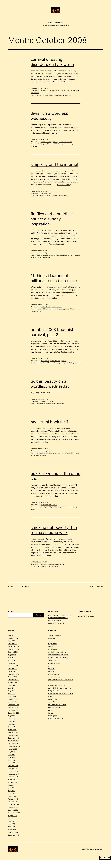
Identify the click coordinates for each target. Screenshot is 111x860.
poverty (43, 566)
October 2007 (13, 777)
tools (45, 455)
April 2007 (11, 793)
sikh (74, 144)
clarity (51, 309)
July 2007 (11, 785)
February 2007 (13, 799)
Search (10, 611)
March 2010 (12, 696)
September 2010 (13, 680)
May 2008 (11, 757)
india (65, 144)
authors (38, 453)
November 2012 (13, 649)
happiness (51, 671)
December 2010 (13, 671)
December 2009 (13, 705)
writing (33, 509)
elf (47, 403)
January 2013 (12, 643)
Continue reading (67, 82)
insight (64, 363)
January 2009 (13, 735)
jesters (54, 403)
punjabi (70, 144)
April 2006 (11, 827)
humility (56, 255)
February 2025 (13, 635)
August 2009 (12, 716)
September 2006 (14, 813)
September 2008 (14, 746)
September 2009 (14, 713)
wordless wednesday (65, 142)
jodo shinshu (63, 255)
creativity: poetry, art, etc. (49, 505)
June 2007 (11, 788)
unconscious (72, 507)
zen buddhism (63, 195)
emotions (56, 309)
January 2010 (12, 702)
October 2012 (13, 652)
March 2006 (12, 829)
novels (58, 453)
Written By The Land (55, 620)
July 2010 (11, 685)
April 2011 (11, 660)
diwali (46, 144)
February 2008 (13, 766)
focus (66, 309)
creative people (40, 403)
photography (61, 403)
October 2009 (13, 710)
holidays (60, 144)
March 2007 (12, 796)
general (50, 666)
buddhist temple (56, 363)
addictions (51, 638)
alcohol (50, 641)
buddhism (43, 195)
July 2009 (11, 718)
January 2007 (13, 802)
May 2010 (11, 691)
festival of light (53, 144)
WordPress (98, 849)
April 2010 (11, 693)
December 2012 (13, 646)
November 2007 (13, 774)
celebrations (39, 144)
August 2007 (12, 782)
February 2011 (13, 666)
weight (61, 95)
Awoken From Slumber (56, 623)
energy (62, 309)
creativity (49, 507)
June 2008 (11, 754)
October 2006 (13, 810)
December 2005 (13, 835)
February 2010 (13, 699)
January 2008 (13, 768)
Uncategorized (53, 716)
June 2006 (11, 821)
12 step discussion (54, 635)
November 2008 (13, 741)
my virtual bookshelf (49, 421)
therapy (51, 713)
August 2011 (12, 655)
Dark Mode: (103, 858)
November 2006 (13, 807)
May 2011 (11, 657)
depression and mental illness (58, 655)
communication (54, 90)
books (43, 453)
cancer (50, 646)
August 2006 (12, 816)
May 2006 (11, 824)
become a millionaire (42, 309)
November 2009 (13, 707)
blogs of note (45, 90)
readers (76, 453)
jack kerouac (56, 507)
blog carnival (40, 363)
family (51, 255)
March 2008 (12, 763)
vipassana (77, 363)
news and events (46, 142)
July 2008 (11, 752)
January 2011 (12, 668)
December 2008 (13, 738)
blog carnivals (46, 95)
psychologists (69, 453)
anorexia (38, 95)
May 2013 (11, 641)
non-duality (64, 507)
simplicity (55, 195)
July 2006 (11, 818)
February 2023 (13, 638)
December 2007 (13, 771)
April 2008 (11, 760)
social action (50, 566)
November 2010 (13, 674)
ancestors (39, 255)
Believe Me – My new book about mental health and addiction (59, 617)
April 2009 (11, 727)
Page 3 (25, 586)
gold (49, 403)
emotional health (46, 307)
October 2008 (13, 743)
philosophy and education (57, 685)
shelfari (33, 455)
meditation (70, 363)
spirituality (55, 142)
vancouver (34, 146)
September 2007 (14, 779)
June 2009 (11, 721)
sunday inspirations (44, 257)
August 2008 (12, 749)
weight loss (67, 95)
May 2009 (11, 724)
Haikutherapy (55, 22)
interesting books (46, 451)
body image (54, 95)
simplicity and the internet (54, 164)
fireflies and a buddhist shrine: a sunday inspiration (52, 218)
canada (38, 566)
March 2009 (12, 730)
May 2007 (11, 791)
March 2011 (12, 663)
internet (49, 195)
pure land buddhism (74, 255)
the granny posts (54, 707)
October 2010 (13, 677)
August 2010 (12, 682)
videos (57, 566)
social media (40, 455)
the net (50, 193)
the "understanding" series (57, 705)
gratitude (51, 668)
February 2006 (13, 832)
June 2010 (11, 688)
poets (62, 453)
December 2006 (13, 804)
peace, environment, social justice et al (52, 564)
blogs (37, 195)
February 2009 (13, 732)
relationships (52, 699)
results (39, 311)
